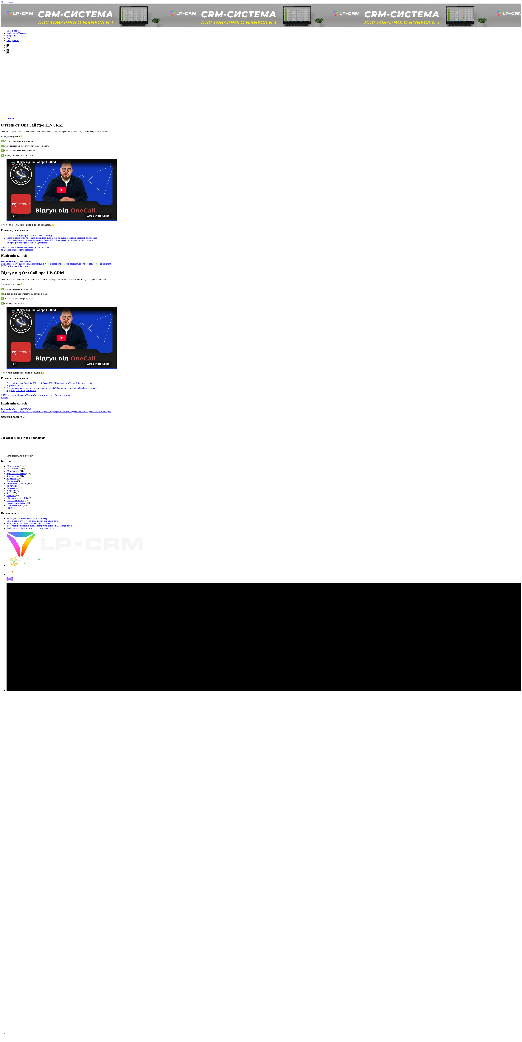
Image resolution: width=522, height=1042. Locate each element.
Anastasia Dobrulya (19, 266)
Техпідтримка (13, 40)
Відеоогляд (12, 481)
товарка (29, 250)
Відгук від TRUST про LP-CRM (21, 390)
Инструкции (12, 486)
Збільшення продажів (44, 395)
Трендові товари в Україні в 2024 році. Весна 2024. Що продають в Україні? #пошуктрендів (49, 383)
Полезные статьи (41, 247)
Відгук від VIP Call (16, 261)
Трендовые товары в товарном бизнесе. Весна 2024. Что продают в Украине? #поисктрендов (50, 240)
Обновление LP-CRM (17, 498)
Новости (11, 495)
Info (13, 118)
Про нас (10, 38)
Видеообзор (12, 478)
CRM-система (13, 469)
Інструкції (11, 36)
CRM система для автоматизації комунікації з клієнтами (33, 521)
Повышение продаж (23, 247)
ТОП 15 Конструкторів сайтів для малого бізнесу (29, 235)
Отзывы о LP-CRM (15, 500)
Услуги (10, 508)
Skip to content (7, 2)
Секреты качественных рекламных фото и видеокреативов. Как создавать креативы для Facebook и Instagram (56, 264)
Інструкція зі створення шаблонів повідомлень (28, 523)
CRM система (13, 31)
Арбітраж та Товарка (16, 33)
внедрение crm (8, 250)
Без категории (13, 476)
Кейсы (10, 493)
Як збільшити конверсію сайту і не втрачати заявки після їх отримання (39, 526)
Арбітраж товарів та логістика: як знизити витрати (30, 528)
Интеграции (12, 488)
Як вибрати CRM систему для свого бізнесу (27, 518)
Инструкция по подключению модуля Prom (27, 243)
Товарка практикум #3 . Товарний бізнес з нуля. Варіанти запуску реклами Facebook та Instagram (52, 238)
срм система (20, 250)
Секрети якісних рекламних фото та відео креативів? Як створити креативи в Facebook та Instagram (53, 388)
